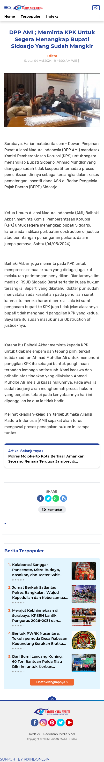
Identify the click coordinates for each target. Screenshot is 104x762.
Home (9, 16)
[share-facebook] (40, 498)
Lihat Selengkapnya (51, 682)
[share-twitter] (48, 498)
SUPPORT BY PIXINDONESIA (24, 759)
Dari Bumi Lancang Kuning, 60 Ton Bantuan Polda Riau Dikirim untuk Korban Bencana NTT (37, 661)
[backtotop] (52, 700)
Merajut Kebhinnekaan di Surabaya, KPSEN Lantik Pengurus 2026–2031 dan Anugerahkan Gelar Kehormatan (35, 615)
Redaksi (34, 734)
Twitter (63, 728)
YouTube (73, 728)
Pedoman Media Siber (59, 734)
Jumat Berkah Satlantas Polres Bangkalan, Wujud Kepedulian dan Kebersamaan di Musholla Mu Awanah (39, 592)
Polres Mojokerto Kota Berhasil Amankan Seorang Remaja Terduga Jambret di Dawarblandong (46, 459)
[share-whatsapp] (55, 498)
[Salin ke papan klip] (63, 498)
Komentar (54, 509)
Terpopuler (30, 16)
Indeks (52, 16)
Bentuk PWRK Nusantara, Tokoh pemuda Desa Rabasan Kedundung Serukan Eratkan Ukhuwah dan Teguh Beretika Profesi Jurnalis (39, 638)
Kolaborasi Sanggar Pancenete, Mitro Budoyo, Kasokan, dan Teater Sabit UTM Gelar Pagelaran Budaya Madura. (39, 569)
